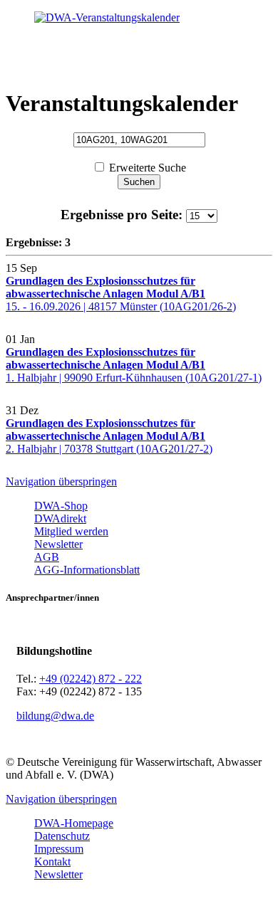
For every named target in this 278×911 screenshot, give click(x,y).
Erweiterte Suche (147, 168)
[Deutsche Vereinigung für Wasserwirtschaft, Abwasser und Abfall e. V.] (139, 17)
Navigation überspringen (61, 481)
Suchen (139, 182)
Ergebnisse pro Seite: (123, 214)
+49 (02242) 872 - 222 (90, 679)
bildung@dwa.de (55, 716)
